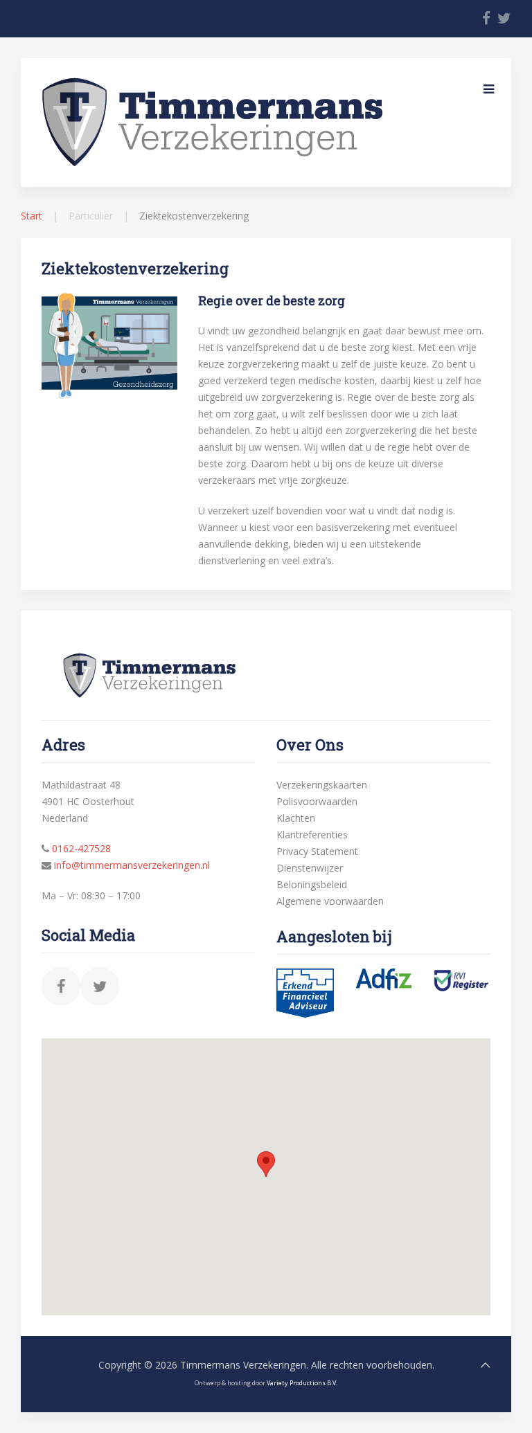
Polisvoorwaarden (316, 801)
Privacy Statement (317, 851)
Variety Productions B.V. (302, 1382)
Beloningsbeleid (311, 884)
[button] (266, 1164)
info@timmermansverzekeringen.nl (132, 865)
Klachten (295, 817)
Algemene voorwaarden (330, 901)
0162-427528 (81, 848)
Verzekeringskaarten (321, 784)
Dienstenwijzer (309, 867)
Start (31, 215)
